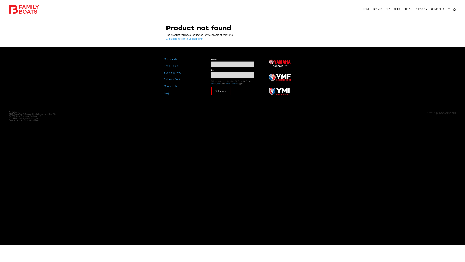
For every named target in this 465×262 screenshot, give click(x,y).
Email (214, 70)
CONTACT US (438, 9)
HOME (366, 9)
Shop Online (171, 66)
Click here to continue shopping (184, 38)
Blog (166, 93)
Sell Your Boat (172, 79)
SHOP (407, 9)
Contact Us (170, 86)
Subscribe (221, 91)
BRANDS (377, 9)
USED (397, 9)
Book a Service (172, 72)
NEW (388, 9)
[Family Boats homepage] (53, 9)
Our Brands (170, 59)
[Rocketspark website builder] (441, 113)
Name (214, 60)
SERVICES (421, 9)
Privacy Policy (216, 84)
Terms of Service (231, 84)
